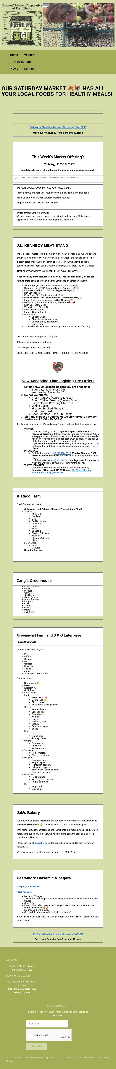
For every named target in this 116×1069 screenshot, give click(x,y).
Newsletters (22, 62)
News (14, 68)
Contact (29, 68)
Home (14, 55)
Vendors (29, 55)
